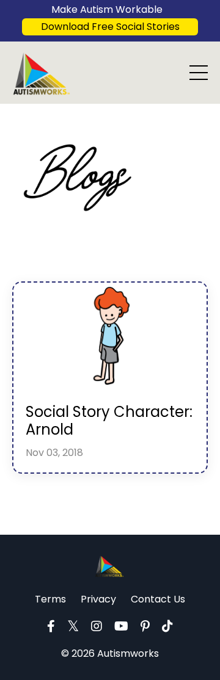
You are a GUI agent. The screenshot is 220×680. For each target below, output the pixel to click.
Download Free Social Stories (110, 27)
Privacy (98, 599)
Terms (50, 599)
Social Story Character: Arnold (109, 421)
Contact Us (158, 599)
